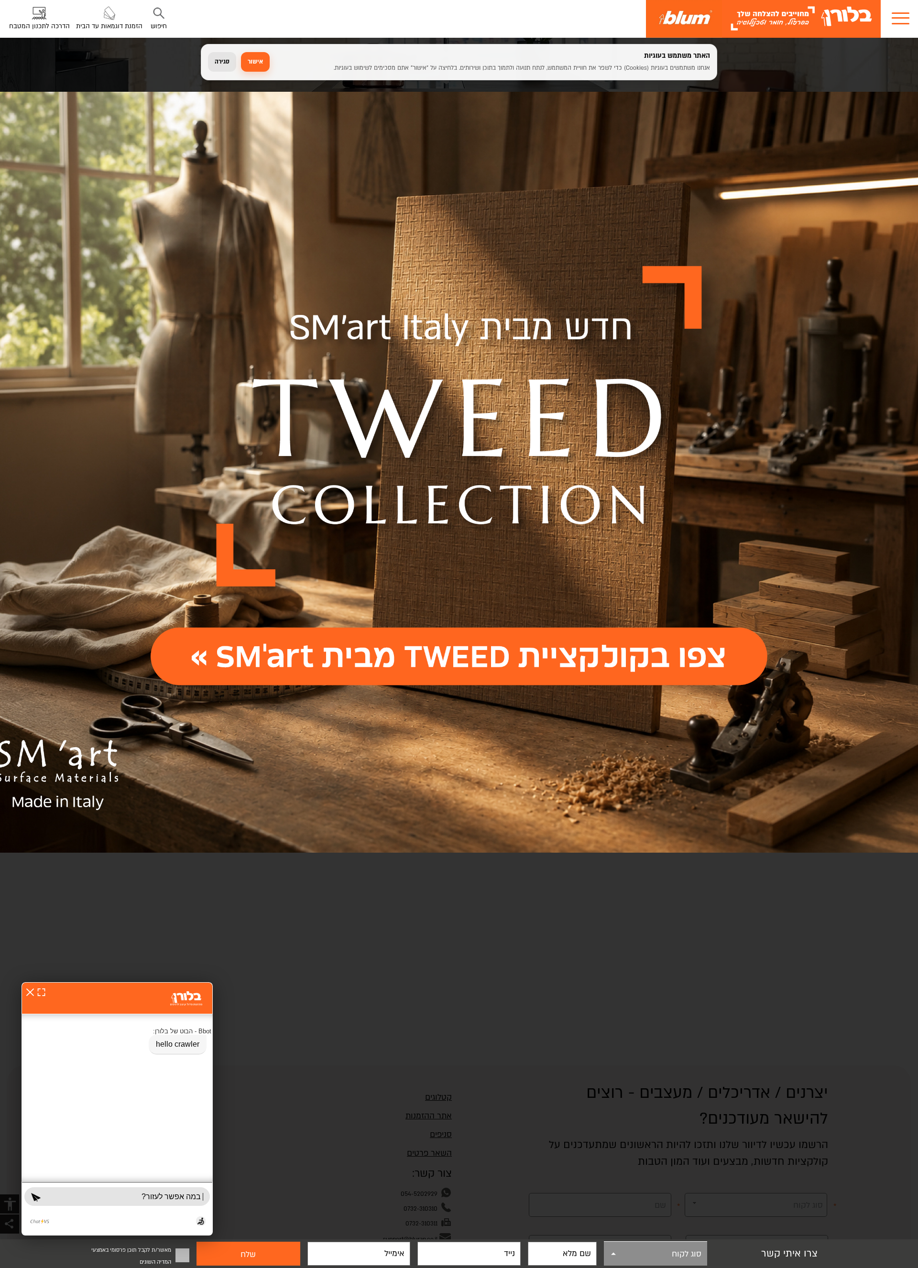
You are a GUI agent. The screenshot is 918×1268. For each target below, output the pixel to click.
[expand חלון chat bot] (41, 992)
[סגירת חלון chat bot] (30, 992)
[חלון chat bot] (117, 1108)
